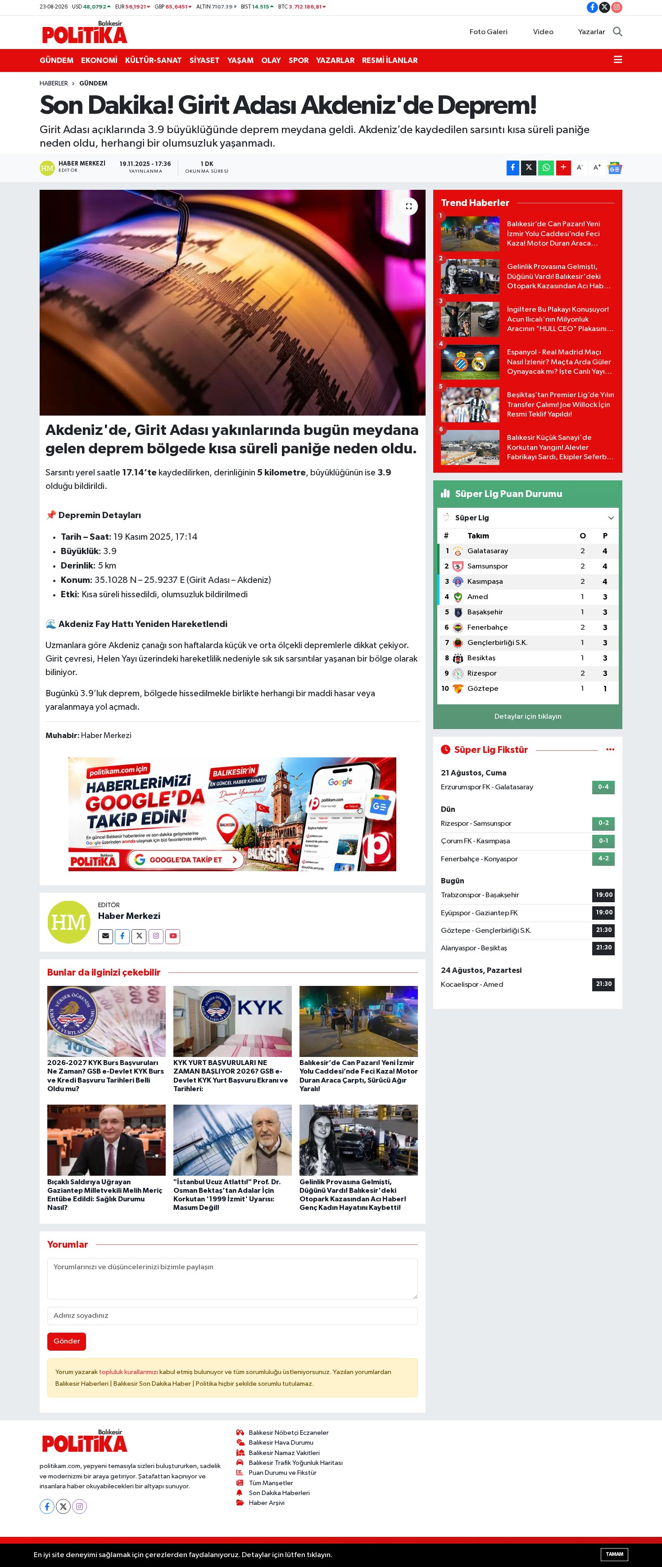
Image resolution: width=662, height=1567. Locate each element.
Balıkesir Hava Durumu (281, 1442)
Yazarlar (591, 32)
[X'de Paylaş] (528, 168)
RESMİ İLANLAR (389, 60)
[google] (232, 813)
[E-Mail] (105, 936)
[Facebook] (122, 936)
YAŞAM (240, 60)
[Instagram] (156, 936)
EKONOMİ (99, 60)
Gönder (67, 1341)
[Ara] (617, 32)
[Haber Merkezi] (69, 922)
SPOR (298, 60)
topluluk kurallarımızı (129, 1372)
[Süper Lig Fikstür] (610, 750)
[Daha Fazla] (563, 168)
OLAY (271, 60)
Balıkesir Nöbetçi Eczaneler (289, 1432)
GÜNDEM (56, 60)
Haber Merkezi (129, 916)
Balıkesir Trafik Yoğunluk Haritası (296, 1463)
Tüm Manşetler (271, 1483)
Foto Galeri (489, 32)
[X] (63, 1506)
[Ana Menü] (618, 61)
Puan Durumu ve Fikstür (283, 1472)
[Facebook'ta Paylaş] (513, 168)
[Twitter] (138, 936)
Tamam (614, 1554)
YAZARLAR (335, 60)
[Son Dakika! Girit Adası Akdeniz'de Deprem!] (233, 303)
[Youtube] (172, 936)
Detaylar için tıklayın (528, 717)
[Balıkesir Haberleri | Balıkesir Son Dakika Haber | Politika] (85, 31)
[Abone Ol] (614, 168)
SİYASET (205, 60)
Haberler (54, 84)
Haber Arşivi (267, 1503)
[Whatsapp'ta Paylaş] (546, 168)
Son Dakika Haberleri (279, 1493)
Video (543, 32)
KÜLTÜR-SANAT (153, 60)
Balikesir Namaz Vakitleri (284, 1453)
